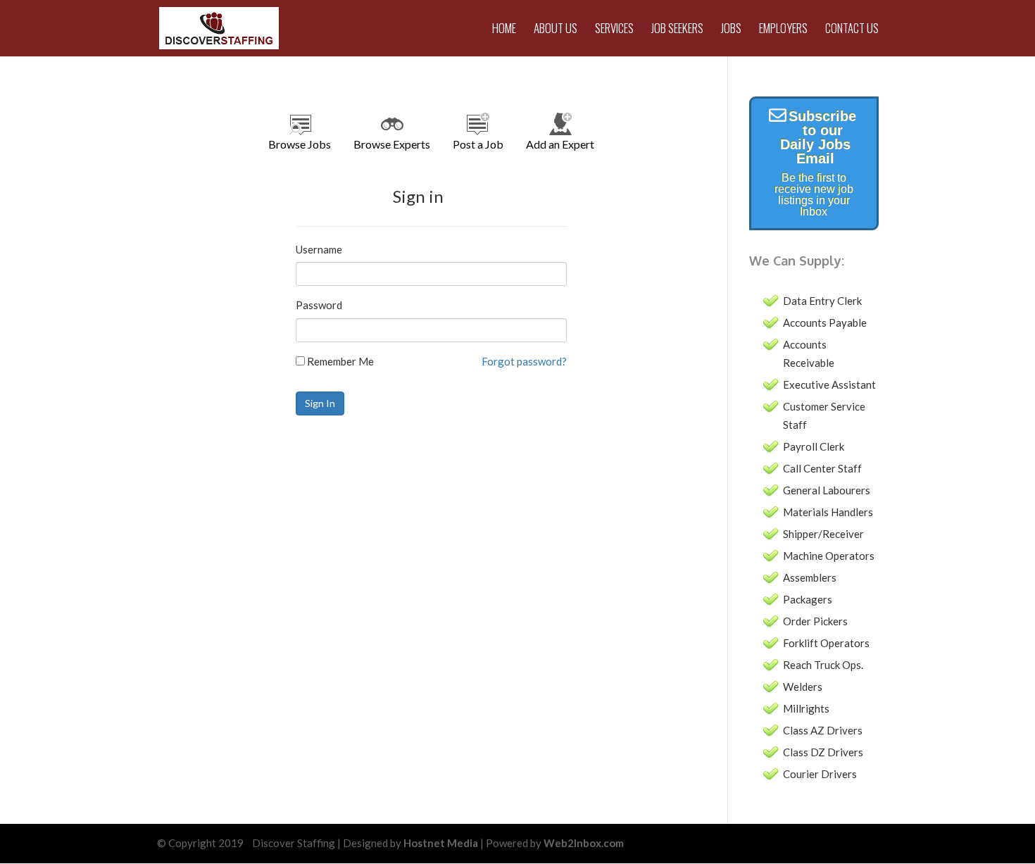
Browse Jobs (299, 144)
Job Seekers (677, 30)
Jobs (731, 30)
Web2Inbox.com (584, 843)
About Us (555, 30)
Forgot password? (524, 361)
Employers (783, 30)
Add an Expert (560, 144)
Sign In (320, 403)
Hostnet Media (440, 843)
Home (504, 30)
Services (614, 30)
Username (319, 249)
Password (319, 305)
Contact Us (852, 30)
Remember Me (339, 361)
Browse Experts (391, 144)
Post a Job (478, 144)
